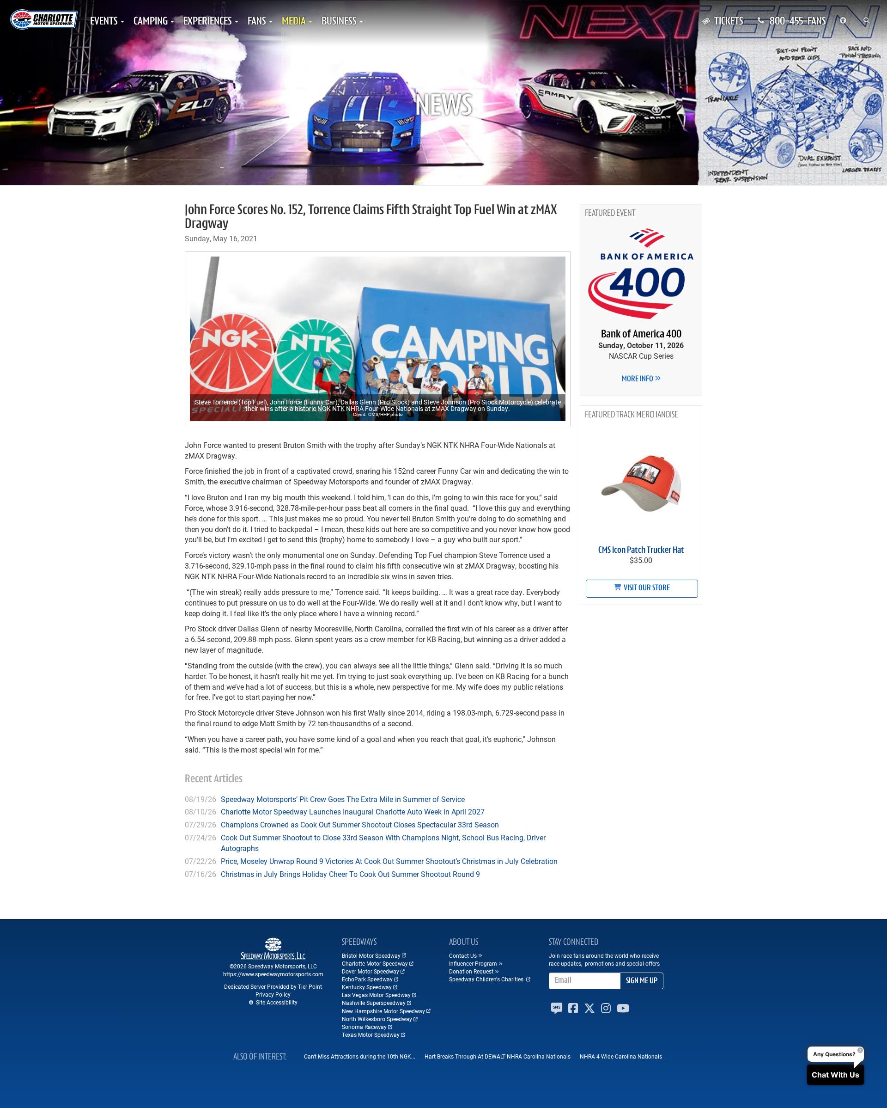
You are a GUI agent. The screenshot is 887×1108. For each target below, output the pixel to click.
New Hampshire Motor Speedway (383, 1011)
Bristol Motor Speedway (371, 955)
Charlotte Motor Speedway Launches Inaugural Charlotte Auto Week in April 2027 (353, 811)
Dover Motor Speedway (370, 971)
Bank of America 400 (641, 334)
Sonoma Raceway (364, 1026)
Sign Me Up (641, 981)
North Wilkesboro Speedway (377, 1018)
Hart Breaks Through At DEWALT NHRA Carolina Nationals (498, 1056)
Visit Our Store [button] (646, 588)
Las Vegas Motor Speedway (376, 994)
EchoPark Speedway (367, 979)
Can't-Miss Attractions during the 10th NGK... (359, 1056)
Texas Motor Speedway (371, 1034)
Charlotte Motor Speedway (375, 963)
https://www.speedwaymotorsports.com (273, 974)
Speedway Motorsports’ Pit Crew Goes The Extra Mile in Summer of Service (343, 799)
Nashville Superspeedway (374, 1002)
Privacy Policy (273, 994)
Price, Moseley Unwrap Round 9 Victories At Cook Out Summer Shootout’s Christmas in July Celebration (389, 861)
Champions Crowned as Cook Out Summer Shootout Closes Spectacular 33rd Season (360, 824)
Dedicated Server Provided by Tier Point (273, 986)
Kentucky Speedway (367, 987)
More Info (638, 379)
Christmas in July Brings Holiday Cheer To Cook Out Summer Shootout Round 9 (350, 874)
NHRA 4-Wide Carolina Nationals (621, 1056)
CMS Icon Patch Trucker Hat (641, 550)
